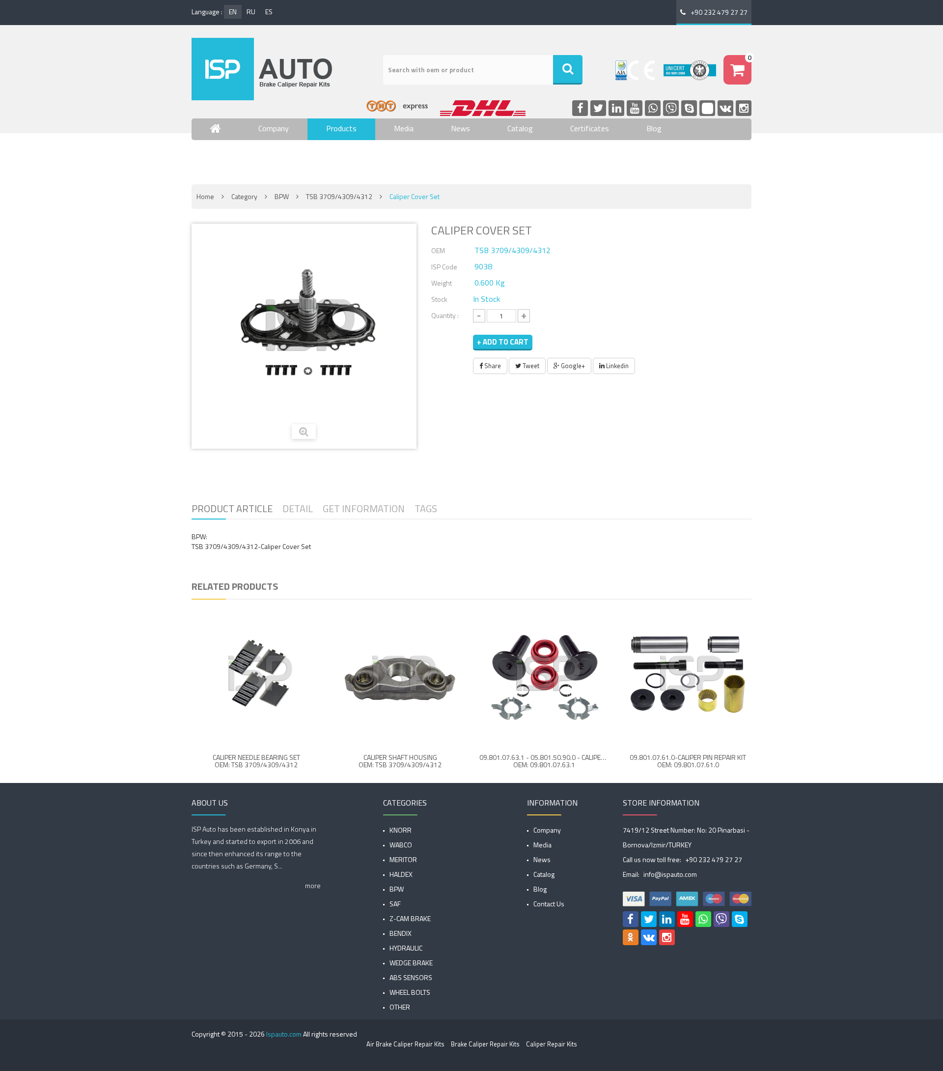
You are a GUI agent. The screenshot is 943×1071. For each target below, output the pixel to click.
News (460, 128)
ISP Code (444, 266)
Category (244, 196)
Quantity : (445, 315)
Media (404, 128)
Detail (297, 508)
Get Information (364, 508)
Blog (654, 128)
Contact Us (229, 157)
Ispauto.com (284, 1034)
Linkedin (617, 366)
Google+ (572, 366)
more (313, 885)
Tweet (530, 366)
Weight (441, 283)
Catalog (520, 128)
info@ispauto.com (670, 874)
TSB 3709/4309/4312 (339, 196)
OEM (438, 250)
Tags (426, 508)
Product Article (232, 508)
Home (205, 196)
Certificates (589, 128)
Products (341, 128)
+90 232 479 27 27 (719, 12)
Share (492, 366)
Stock (439, 299)
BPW (282, 196)
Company (273, 128)
